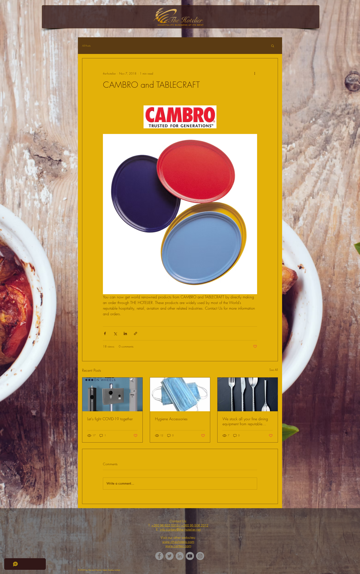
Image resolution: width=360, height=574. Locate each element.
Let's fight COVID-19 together (110, 418)
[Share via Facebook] (105, 333)
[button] (273, 45)
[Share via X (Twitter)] (115, 333)
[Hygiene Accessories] (180, 394)
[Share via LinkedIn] (125, 333)
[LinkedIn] (180, 556)
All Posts (86, 45)
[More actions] (254, 73)
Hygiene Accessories (171, 418)
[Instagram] (200, 556)
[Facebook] (159, 556)
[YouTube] (190, 556)
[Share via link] (136, 333)
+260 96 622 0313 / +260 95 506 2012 (179, 525)
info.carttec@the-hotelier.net (180, 529)
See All (273, 370)
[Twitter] (169, 556)
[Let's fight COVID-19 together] (112, 394)
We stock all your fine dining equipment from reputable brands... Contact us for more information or (245, 421)
